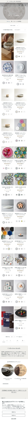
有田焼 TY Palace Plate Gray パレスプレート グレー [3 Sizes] (20, 76)
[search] (19, 5)
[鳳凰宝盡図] (9, 195)
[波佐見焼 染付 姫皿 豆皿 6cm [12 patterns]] (7, 67)
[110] (23, 84)
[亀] (6, 302)
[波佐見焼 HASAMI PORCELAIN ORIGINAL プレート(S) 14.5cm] (7, 125)
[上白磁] (22, 249)
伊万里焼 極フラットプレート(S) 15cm (20, 242)
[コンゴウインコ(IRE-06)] (4, 275)
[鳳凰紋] (6, 195)
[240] (6, 222)
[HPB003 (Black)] (19, 112)
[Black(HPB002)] (6, 142)
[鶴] (4, 302)
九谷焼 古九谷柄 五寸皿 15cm (20, 188)
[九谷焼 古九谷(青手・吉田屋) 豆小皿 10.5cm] (20, 152)
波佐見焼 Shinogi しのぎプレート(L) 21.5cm (20, 214)
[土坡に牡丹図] (19, 168)
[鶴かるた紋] (17, 168)
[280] (4, 222)
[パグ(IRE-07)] (6, 275)
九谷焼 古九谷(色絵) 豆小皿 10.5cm (7, 188)
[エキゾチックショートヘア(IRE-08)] (9, 275)
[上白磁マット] (19, 249)
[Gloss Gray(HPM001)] (9, 114)
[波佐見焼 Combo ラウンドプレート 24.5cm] (7, 152)
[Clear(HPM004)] (22, 56)
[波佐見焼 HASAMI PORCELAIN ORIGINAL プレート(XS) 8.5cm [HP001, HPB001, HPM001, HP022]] (7, 95)
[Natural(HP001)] (4, 114)
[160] (20, 84)
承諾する (14, 412)
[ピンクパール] (17, 141)
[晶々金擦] (17, 275)
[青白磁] (19, 221)
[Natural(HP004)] (17, 56)
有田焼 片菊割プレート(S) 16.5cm (20, 295)
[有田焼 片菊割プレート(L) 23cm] (20, 312)
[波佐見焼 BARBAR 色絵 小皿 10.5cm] (7, 259)
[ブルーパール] (19, 141)
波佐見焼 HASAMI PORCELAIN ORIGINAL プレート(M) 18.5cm (20, 104)
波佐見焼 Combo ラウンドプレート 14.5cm (20, 133)
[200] (9, 222)
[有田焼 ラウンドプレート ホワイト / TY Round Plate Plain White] (7, 205)
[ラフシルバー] (22, 275)
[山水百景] (9, 83)
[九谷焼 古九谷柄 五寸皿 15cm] (20, 179)
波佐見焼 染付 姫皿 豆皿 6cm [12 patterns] (7, 76)
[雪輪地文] (6, 83)
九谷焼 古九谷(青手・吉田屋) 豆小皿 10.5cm (20, 161)
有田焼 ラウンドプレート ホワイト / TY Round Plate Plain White (7, 215)
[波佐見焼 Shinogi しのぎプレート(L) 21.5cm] (20, 205)
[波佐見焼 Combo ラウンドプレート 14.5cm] (20, 125)
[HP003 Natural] (17, 112)
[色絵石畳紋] (17, 195)
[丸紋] (4, 83)
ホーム (8, 21)
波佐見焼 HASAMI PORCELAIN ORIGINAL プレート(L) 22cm (20, 49)
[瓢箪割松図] (22, 168)
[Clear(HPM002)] (9, 142)
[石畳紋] (4, 195)
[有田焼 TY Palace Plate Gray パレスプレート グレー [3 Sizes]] (20, 67)
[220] (18, 84)
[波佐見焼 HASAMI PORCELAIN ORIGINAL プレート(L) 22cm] (20, 39)
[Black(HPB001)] (6, 114)
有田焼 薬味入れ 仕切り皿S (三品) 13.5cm (20, 268)
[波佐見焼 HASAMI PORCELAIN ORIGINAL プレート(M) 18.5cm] (20, 95)
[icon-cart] (22, 5)
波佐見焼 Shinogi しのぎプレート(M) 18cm (7, 242)
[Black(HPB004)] (19, 56)
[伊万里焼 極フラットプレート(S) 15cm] (20, 233)
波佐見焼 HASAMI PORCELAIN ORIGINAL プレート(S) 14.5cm (7, 134)
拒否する (14, 415)
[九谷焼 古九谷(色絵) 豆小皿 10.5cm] (7, 179)
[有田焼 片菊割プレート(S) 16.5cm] (20, 286)
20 (17, 340)
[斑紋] (17, 249)
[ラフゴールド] (19, 275)
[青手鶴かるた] (19, 195)
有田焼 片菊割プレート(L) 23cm (20, 321)
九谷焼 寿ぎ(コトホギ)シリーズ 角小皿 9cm (7, 295)
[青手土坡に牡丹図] (22, 195)
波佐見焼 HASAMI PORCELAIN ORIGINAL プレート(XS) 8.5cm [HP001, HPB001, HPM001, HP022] (7, 105)
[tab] (2, 72)
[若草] (22, 221)
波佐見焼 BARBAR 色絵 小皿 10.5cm (7, 268)
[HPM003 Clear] (22, 112)
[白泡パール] (22, 302)
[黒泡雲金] (19, 302)
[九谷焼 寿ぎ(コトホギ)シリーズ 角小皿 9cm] (7, 286)
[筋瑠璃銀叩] (17, 302)
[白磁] (17, 221)
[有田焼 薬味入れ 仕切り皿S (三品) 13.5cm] (20, 259)
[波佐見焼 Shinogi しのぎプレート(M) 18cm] (7, 233)
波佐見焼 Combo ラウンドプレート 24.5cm (7, 161)
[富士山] (9, 302)
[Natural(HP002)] (4, 142)
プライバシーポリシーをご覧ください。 (16, 408)
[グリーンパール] (22, 141)
